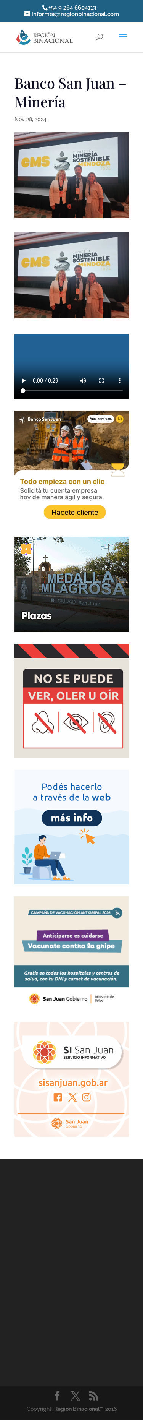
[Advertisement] (71, 1270)
